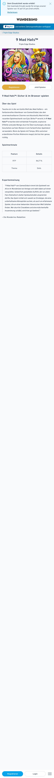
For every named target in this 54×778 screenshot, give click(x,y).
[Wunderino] (27, 20)
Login (35, 774)
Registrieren (12, 774)
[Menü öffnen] (50, 773)
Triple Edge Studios (10, 32)
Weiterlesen (12, 12)
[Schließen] (50, 3)
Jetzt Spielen (40, 87)
